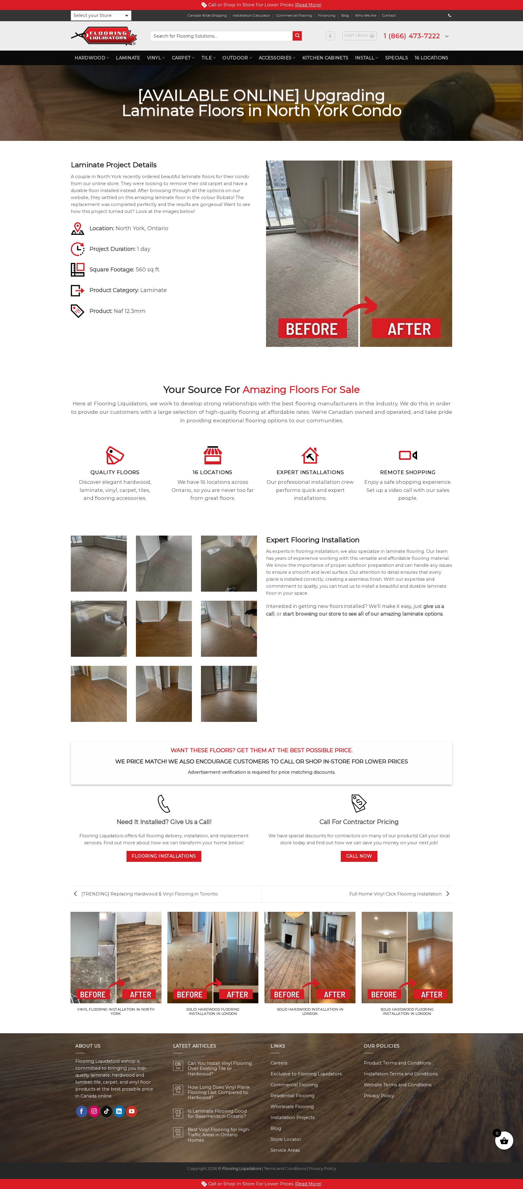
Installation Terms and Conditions (401, 1074)
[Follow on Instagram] (94, 1111)
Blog (345, 15)
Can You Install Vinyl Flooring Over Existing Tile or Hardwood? (220, 1069)
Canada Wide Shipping (207, 15)
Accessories (275, 58)
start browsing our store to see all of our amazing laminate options (362, 614)
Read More (308, 5)
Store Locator (286, 1139)
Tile (207, 58)
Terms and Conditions (285, 1168)
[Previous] (70, 972)
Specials (396, 58)
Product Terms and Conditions (397, 1063)
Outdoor (235, 58)
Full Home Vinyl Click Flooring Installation (396, 894)
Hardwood (90, 58)
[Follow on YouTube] (131, 1111)
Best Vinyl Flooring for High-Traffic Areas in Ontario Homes (219, 1135)
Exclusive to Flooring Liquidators (306, 1074)
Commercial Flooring (294, 15)
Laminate (128, 58)
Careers (279, 1063)
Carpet (181, 58)
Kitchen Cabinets (325, 58)
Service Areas (285, 1150)
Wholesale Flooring (292, 1106)
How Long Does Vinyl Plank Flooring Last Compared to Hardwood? (219, 1093)
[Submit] (297, 36)
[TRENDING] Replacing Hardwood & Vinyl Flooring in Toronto (149, 894)
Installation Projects (292, 1117)
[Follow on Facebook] (81, 1111)
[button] (101, 16)
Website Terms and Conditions (397, 1085)
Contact (389, 15)
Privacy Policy (379, 1095)
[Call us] (449, 15)
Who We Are (365, 15)
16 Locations (431, 58)
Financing (326, 15)
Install (364, 58)
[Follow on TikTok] (106, 1111)
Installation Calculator (251, 15)
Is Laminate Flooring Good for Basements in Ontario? (217, 1114)
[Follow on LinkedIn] (119, 1111)
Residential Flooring (292, 1095)
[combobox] (221, 36)
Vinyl (154, 58)
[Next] (452, 972)
